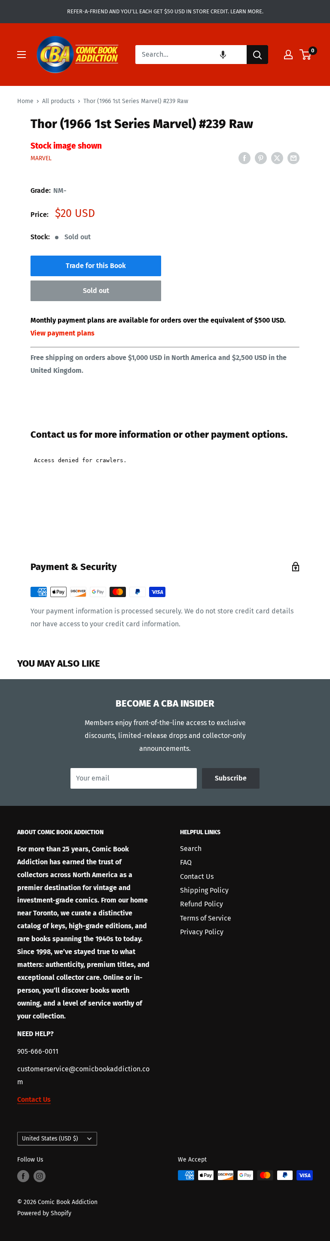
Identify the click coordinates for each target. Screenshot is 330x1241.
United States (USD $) (50, 1138)
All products (58, 101)
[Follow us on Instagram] (40, 1176)
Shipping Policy (204, 890)
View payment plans (63, 333)
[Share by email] (293, 158)
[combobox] (191, 54)
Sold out (96, 291)
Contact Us (197, 876)
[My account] (288, 54)
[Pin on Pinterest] (261, 158)
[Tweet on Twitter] (277, 158)
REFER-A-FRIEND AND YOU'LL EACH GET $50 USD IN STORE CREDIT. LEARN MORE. (165, 11)
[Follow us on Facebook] (23, 1176)
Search (191, 849)
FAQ (186, 862)
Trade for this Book (96, 266)
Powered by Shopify (44, 1213)
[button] (223, 54)
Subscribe (231, 778)
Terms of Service (205, 918)
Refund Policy (201, 904)
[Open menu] (21, 54)
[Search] (257, 54)
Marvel (41, 158)
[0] (305, 54)
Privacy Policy (201, 932)
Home (25, 101)
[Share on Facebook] (244, 158)
